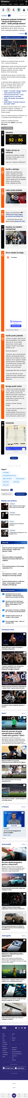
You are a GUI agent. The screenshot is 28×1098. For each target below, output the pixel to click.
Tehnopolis (5, 1052)
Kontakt (14, 1060)
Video (13, 1034)
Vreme (13, 1040)
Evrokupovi (12, 503)
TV (12, 1036)
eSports (4, 1050)
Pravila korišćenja (16, 1051)
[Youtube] (25, 1028)
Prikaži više (14, 458)
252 (3, 601)
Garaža (4, 859)
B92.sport (22, 33)
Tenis (4, 728)
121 (3, 621)
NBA (4, 757)
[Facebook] (16, 1028)
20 (24, 1004)
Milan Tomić (7, 835)
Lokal (3, 1056)
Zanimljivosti (6, 904)
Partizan (12, 521)
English (14, 1038)
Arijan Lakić (6, 485)
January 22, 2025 (20, 221)
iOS (4, 950)
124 (3, 615)
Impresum (14, 1049)
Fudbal (10, 4)
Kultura (4, 1046)
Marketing (14, 1047)
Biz (3, 1038)
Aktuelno (5, 885)
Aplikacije (14, 1056)
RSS (13, 1058)
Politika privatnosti (17, 1053)
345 (3, 594)
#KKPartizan (10, 214)
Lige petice (5, 795)
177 (9, 15)
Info (3, 1034)
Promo (4, 976)
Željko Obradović (7, 478)
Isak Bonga (16, 482)
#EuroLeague (18, 214)
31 (24, 634)
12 (6, 504)
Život (3, 1040)
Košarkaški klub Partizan (9, 475)
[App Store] (19, 1068)
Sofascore (16, 329)
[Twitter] (19, 1028)
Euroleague (4, 15)
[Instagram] (22, 1028)
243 (3, 610)
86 (24, 673)
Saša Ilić (21, 4)
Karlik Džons (6, 482)
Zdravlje (4, 1042)
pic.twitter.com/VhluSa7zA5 (14, 216)
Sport (3, 1036)
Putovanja (5, 1044)
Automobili (5, 1054)
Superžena (5, 1048)
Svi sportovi (4, 4)
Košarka (16, 4)
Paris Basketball (20, 478)
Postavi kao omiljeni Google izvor (11, 37)
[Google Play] (8, 1068)
